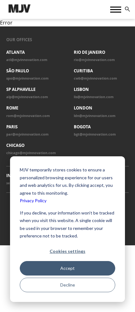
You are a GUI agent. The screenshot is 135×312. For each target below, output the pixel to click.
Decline (67, 284)
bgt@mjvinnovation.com (95, 134)
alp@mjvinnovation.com (27, 96)
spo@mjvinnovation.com (27, 78)
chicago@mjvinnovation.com (31, 152)
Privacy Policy (33, 200)
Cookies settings (67, 251)
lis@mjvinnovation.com (94, 96)
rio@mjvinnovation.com (94, 59)
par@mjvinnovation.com (27, 134)
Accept (67, 268)
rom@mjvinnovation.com (28, 115)
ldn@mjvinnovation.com (95, 115)
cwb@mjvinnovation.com (95, 78)
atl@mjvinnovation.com (26, 59)
